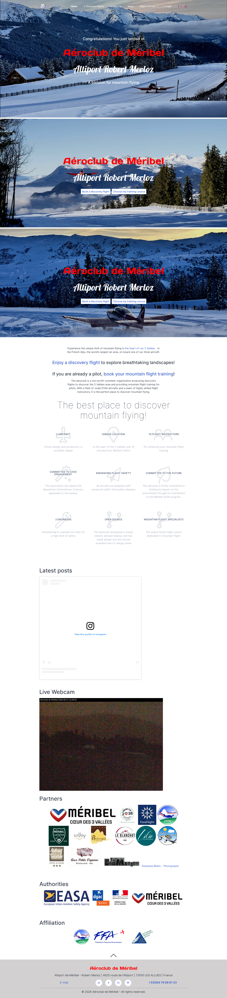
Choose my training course (129, 191)
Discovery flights (95, 6)
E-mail (64, 982)
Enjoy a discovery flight (76, 362)
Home (74, 6)
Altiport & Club (147, 6)
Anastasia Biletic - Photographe (160, 865)
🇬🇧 (185, 6)
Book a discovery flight (95, 191)
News (131, 6)
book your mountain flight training (138, 374)
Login (168, 6)
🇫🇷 (180, 6)
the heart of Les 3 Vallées (140, 348)
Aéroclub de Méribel (113, 968)
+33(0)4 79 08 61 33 (163, 982)
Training (117, 6)
